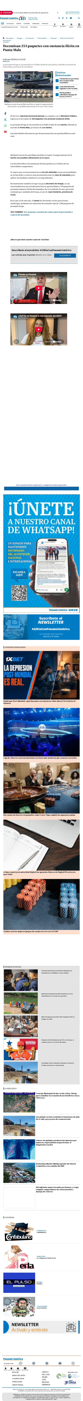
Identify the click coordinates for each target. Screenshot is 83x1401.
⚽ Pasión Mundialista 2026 (9, 27)
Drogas (20, 38)
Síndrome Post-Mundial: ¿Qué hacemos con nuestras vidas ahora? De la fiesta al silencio (39, 702)
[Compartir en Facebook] (5, 113)
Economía (27, 23)
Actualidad (10, 23)
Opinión (18, 23)
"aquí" (55, 1399)
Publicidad (17, 1382)
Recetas (45, 1382)
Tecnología (24, 27)
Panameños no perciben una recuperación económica (69, 81)
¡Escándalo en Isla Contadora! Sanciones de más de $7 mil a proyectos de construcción (58, 1118)
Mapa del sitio (18, 1375)
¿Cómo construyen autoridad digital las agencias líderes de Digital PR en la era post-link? (39, 873)
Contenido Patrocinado (15, 647)
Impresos (46, 1384)
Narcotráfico (42, 38)
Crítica (45, 1372)
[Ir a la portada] (9, 18)
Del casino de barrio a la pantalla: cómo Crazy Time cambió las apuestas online (39, 815)
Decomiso (10, 38)
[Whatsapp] (20, 1363)
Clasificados (18, 1378)
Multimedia (33, 27)
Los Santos (30, 38)
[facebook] (62, 18)
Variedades (35, 23)
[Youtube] (71, 18)
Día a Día (46, 1374)
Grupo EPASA (17, 1385)
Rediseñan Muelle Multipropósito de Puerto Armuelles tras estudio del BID (56, 1164)
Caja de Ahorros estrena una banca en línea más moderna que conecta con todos (40, 758)
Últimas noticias (12, 967)
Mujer (44, 1377)
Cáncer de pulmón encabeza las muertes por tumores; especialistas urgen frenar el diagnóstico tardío (56, 1142)
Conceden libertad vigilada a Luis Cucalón (68, 87)
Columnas (9, 1217)
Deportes (45, 23)
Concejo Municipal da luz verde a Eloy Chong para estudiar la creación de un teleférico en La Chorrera (57, 1095)
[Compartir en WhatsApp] (5, 126)
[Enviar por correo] (5, 132)
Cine (44, 1379)
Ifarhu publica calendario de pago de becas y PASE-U (68, 95)
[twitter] (67, 18)
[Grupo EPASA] (70, 1384)
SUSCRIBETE (65, 256)
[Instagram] (59, 18)
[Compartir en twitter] (5, 119)
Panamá (53, 38)
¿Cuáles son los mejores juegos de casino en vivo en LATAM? (30, 931)
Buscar (15, 1372)
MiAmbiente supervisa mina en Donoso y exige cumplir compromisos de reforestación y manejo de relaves (57, 1189)
